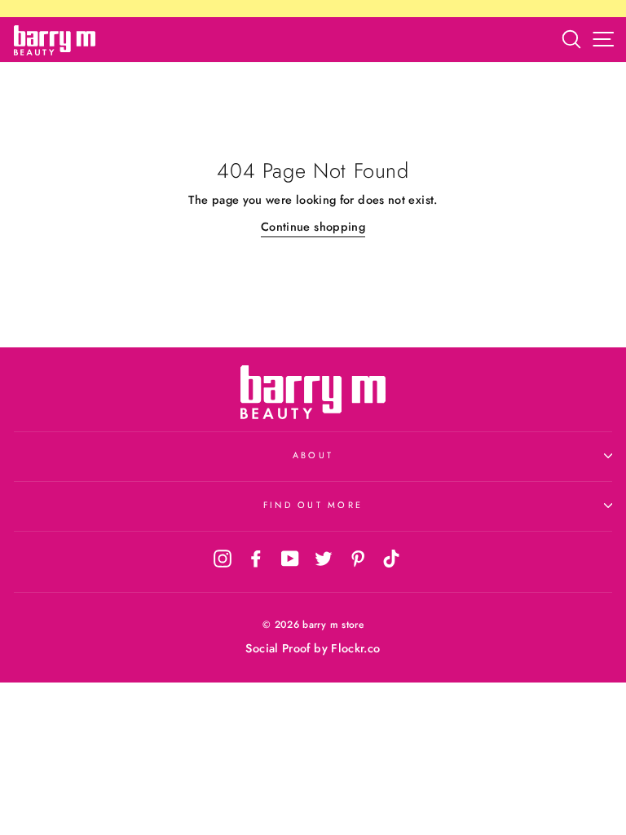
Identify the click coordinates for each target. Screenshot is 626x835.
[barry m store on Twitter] (324, 558)
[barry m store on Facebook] (256, 558)
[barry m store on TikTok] (391, 558)
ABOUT (313, 455)
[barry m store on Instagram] (222, 558)
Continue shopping (313, 227)
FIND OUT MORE (313, 504)
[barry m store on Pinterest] (358, 558)
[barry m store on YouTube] (290, 558)
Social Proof (277, 648)
